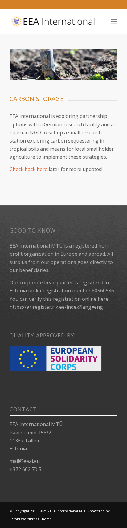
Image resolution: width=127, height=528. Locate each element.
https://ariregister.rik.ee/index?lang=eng (56, 307)
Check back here (28, 169)
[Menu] (114, 21)
